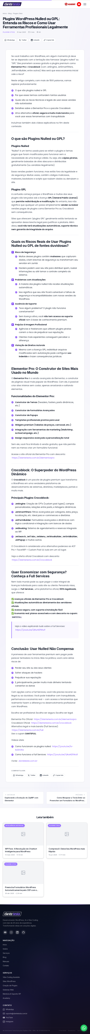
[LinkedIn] (17, 932)
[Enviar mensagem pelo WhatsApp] (84, 1028)
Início (5, 13)
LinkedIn (36, 40)
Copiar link (50, 40)
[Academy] (70, 4)
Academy (6, 998)
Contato (6, 966)
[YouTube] (5, 932)
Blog (9, 13)
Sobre (5, 949)
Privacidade (62, 1030)
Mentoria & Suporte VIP (12, 994)
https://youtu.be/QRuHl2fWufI (30, 629)
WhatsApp (11, 40)
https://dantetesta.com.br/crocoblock (32, 559)
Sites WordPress (9, 981)
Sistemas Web (8, 990)
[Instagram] (11, 932)
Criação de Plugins (10, 986)
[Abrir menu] (84, 4)
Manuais (6, 961)
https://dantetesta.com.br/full (27, 730)
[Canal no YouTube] (79, 4)
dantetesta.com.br (28, 760)
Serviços (6, 953)
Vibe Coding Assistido (11, 977)
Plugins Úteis (17, 13)
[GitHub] (23, 932)
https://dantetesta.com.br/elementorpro (33, 457)
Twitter (24, 40)
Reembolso (71, 1030)
